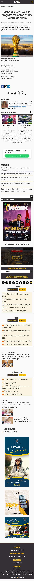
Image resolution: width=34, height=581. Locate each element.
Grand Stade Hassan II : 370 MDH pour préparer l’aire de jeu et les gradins (25, 131)
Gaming (28, 135)
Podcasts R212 (27, 138)
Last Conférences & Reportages (24, 140)
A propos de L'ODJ (17, 550)
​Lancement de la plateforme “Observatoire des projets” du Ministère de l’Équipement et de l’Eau (22, 419)
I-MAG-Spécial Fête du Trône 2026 (18, 305)
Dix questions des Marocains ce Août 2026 (16, 174)
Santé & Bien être (18, 137)
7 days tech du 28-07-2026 (16, 311)
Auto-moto (17, 138)
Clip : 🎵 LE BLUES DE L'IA (14, 394)
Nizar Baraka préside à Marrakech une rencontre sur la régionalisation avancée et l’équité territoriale (16, 405)
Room (22, 138)
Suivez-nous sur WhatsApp (17, 156)
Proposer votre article (17, 556)
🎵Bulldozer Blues (12, 391)
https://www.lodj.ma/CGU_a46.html (17, 277)
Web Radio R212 (17, 569)
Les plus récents (12, 289)
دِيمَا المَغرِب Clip (11, 383)
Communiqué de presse (21, 135)
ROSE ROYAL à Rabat (10, 432)
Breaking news (5, 135)
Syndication (21, 577)
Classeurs (22, 289)
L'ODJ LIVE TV (17, 563)
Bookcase (14, 142)
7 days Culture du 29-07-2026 (17, 308)
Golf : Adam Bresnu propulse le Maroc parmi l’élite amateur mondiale (9, 131)
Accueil (3, 6)
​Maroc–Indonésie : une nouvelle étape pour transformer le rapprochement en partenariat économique (16, 356)
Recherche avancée (7, 199)
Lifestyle (24, 137)
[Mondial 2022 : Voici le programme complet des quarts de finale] (17, 35)
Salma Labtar (11, 23)
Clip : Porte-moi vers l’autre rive (17, 380)
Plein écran (28, 249)
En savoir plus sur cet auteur (17, 107)
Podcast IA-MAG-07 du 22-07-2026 (18, 341)
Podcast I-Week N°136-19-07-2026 (18, 344)
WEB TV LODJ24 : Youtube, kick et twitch (17, 244)
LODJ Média (19, 142)
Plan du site (13, 577)
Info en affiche (12, 135)
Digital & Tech (11, 137)
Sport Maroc (10, 6)
